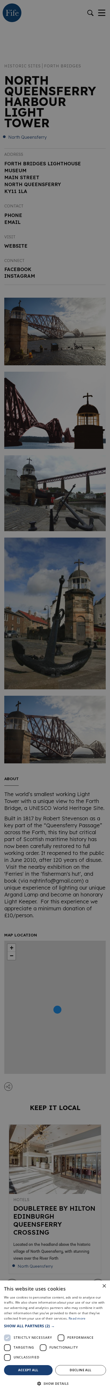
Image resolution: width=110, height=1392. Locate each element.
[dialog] (55, 696)
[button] (55, 1325)
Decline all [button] (80, 1370)
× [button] (104, 1286)
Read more (77, 1318)
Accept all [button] (28, 1370)
